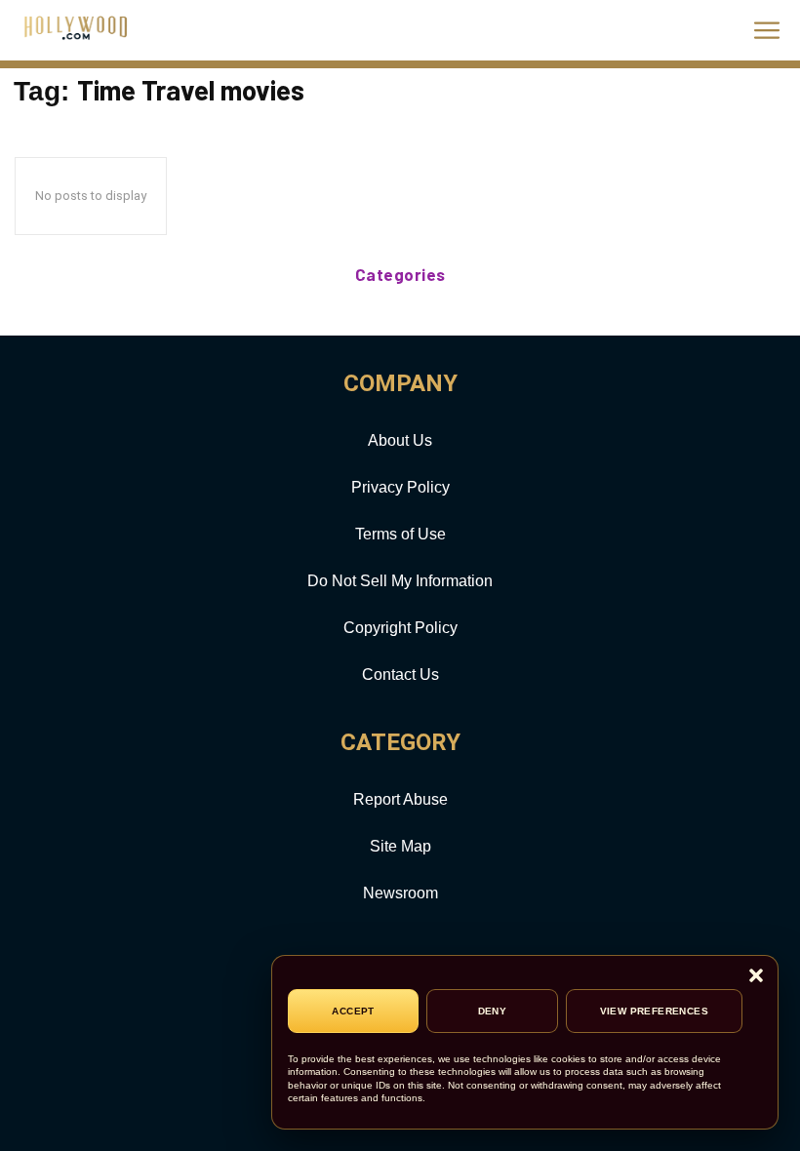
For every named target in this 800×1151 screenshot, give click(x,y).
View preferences (654, 1011)
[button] (756, 977)
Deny (492, 1011)
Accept (353, 1011)
